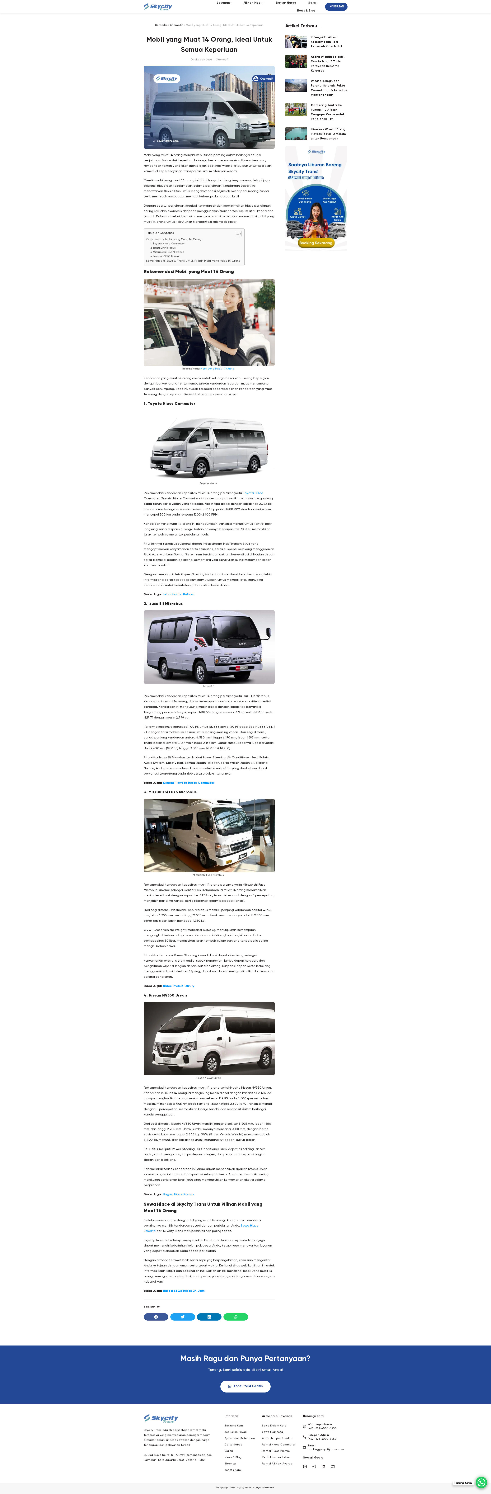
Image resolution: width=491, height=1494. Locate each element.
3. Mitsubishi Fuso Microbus (167, 252)
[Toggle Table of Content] (236, 234)
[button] (156, 1317)
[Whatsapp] (314, 1466)
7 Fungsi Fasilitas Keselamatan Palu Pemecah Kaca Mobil (326, 42)
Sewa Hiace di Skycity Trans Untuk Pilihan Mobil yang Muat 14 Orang (193, 261)
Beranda (161, 25)
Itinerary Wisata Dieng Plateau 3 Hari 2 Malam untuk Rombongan (328, 134)
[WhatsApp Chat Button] (481, 1482)
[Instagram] (305, 1466)
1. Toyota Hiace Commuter (167, 244)
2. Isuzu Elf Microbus (163, 248)
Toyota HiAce (253, 493)
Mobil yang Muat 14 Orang (217, 369)
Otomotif (176, 25)
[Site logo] (158, 6)
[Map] (332, 1466)
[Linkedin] (323, 1466)
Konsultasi (337, 6)
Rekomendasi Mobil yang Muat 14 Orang (174, 239)
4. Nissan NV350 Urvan (164, 256)
